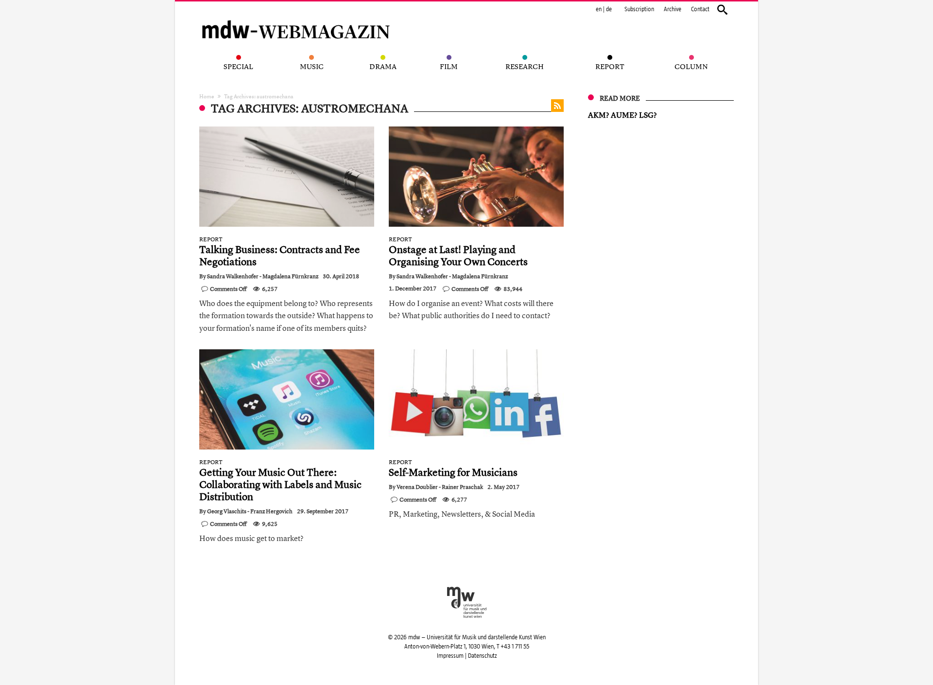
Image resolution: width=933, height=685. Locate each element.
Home (206, 96)
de (609, 9)
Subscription (639, 9)
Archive (672, 9)
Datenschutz (482, 655)
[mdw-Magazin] (296, 17)
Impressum (450, 655)
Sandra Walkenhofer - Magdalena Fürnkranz (262, 276)
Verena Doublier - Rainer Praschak (440, 487)
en (599, 9)
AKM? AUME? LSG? (622, 114)
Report (211, 239)
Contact (700, 9)
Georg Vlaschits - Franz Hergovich (250, 511)
